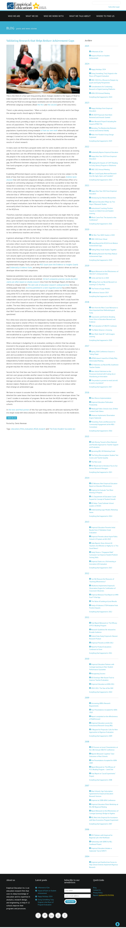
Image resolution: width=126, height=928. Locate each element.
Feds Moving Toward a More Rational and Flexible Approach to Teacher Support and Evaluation (103, 444)
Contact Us (97, 890)
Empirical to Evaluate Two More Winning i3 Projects (101, 491)
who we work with (54, 16)
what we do (32, 16)
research (42, 429)
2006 (87, 829)
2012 (87, 573)
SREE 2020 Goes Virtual (99, 239)
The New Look (96, 462)
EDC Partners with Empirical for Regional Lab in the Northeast (100, 836)
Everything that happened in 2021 (100, 224)
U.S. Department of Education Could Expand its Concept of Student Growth (102, 498)
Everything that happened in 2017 (100, 387)
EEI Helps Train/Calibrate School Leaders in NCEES (101, 504)
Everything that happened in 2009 (100, 736)
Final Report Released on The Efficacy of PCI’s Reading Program (103, 624)
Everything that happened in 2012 (100, 612)
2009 (87, 697)
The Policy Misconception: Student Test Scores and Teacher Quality (103, 456)
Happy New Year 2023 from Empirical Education (103, 157)
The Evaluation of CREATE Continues (104, 326)
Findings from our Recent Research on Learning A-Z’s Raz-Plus (103, 283)
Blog (94, 888)
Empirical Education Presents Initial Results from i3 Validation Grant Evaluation (102, 530)
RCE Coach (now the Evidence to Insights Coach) (59, 264)
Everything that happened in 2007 (100, 824)
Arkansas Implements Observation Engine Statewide (102, 416)
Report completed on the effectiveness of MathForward (103, 717)
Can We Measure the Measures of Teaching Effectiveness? (101, 580)
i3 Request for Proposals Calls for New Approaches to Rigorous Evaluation (103, 731)
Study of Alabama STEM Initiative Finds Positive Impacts (103, 606)
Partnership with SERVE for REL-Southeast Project (100, 843)
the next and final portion (18, 410)
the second (52, 105)
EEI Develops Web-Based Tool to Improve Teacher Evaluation (101, 679)
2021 (87, 185)
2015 (87, 436)
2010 (87, 658)
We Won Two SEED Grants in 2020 (103, 235)
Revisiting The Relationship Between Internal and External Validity (102, 129)
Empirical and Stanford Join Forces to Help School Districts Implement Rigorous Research (103, 864)
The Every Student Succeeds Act (62, 429)
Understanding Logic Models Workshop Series (103, 511)
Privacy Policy (97, 893)
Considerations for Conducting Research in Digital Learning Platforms (102, 88)
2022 (87, 146)
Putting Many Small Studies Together (104, 250)
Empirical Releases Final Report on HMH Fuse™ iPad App (103, 596)
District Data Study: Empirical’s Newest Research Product (103, 637)
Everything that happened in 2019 (100, 296)
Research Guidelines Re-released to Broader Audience (102, 631)
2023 (87, 102)
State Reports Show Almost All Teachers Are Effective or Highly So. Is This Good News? (103, 545)
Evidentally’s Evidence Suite (21, 267)
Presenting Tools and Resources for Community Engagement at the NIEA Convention (102, 424)
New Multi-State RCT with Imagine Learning (102, 335)
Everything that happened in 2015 (100, 472)
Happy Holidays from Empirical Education (100, 109)
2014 (87, 477)
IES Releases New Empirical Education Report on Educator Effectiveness (103, 484)
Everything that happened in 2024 (100, 97)
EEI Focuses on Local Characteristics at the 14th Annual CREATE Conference (103, 748)
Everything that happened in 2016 (100, 431)
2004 (87, 856)
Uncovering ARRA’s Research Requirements (99, 704)
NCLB (36, 429)
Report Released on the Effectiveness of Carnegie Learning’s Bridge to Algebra (103, 812)
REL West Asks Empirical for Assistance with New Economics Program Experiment (103, 818)
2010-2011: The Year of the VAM (102, 688)
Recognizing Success (98, 674)
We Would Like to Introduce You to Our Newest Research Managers (103, 467)
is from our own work (49, 130)
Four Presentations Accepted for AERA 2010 (103, 711)
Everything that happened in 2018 (100, 340)
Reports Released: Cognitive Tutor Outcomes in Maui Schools (101, 755)
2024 (87, 63)
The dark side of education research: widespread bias (48, 285)
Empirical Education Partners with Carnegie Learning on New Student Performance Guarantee (101, 667)
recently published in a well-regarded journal (44, 288)
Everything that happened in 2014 (100, 516)
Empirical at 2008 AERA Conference (103, 800)
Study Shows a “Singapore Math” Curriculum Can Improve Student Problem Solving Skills (103, 554)
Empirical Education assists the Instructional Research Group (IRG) (101, 724)
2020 (87, 229)
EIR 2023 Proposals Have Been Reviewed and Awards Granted (100, 116)
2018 (87, 302)
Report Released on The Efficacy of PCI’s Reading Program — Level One (102, 768)
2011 (87, 617)
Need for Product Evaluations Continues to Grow (100, 648)
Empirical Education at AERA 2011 (102, 684)
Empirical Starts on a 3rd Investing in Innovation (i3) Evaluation (102, 562)
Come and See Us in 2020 (100, 278)
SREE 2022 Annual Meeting (100, 169)
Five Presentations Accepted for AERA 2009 (103, 761)
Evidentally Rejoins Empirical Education (104, 152)
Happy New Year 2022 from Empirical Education (103, 192)
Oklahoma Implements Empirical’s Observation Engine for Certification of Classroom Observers (102, 588)
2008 (87, 741)
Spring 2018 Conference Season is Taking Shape (102, 353)
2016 (87, 392)
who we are (14, 16)
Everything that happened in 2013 (100, 568)
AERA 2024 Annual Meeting (100, 93)
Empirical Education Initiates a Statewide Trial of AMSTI (100, 849)
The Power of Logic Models (100, 289)
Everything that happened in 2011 (100, 653)
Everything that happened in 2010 (100, 692)
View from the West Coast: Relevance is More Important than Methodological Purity (103, 310)
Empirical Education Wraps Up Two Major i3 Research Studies (102, 203)
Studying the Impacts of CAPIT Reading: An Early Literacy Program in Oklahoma (103, 164)
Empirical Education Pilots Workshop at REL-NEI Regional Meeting (103, 805)
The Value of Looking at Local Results (104, 601)
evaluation (29, 429)
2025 (87, 46)
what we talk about (80, 16)
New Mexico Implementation (101, 398)
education (15, 429)
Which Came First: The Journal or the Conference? (102, 218)
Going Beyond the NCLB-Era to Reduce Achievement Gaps (103, 244)
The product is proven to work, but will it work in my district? (103, 381)
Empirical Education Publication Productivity (101, 403)
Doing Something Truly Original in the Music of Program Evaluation (103, 74)
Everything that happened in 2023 (100, 141)
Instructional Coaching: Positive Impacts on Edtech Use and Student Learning (101, 211)
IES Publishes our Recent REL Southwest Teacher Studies (103, 366)
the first (40, 105)
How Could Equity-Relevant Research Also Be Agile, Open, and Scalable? (103, 175)
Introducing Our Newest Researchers (103, 198)
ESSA (22, 429)
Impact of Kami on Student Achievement (99, 57)
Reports (95, 895)
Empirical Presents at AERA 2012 (102, 643)
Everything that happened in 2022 (100, 180)
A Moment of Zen (97, 52)
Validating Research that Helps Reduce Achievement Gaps (40, 40)
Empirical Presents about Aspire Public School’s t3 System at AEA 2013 (103, 538)
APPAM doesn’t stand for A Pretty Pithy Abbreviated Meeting (103, 359)
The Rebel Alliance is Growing (101, 330)
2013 (87, 521)
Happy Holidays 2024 (98, 69)
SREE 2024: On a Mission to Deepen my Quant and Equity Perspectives (103, 81)
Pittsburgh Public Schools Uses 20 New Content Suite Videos (103, 410)
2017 (87, 346)
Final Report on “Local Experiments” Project (102, 775)
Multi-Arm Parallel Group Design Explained (101, 136)
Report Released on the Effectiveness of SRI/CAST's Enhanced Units (103, 272)
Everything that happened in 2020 (100, 260)
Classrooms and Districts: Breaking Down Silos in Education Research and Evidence (102, 319)
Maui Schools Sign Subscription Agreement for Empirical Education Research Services (101, 793)
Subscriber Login (114, 7)
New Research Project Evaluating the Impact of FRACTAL (102, 122)
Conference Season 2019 (100, 293)
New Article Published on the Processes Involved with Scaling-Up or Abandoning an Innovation (102, 374)
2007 (87, 785)
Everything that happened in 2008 (100, 780)
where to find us (105, 16)
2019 (87, 265)
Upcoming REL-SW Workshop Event (103, 451)
